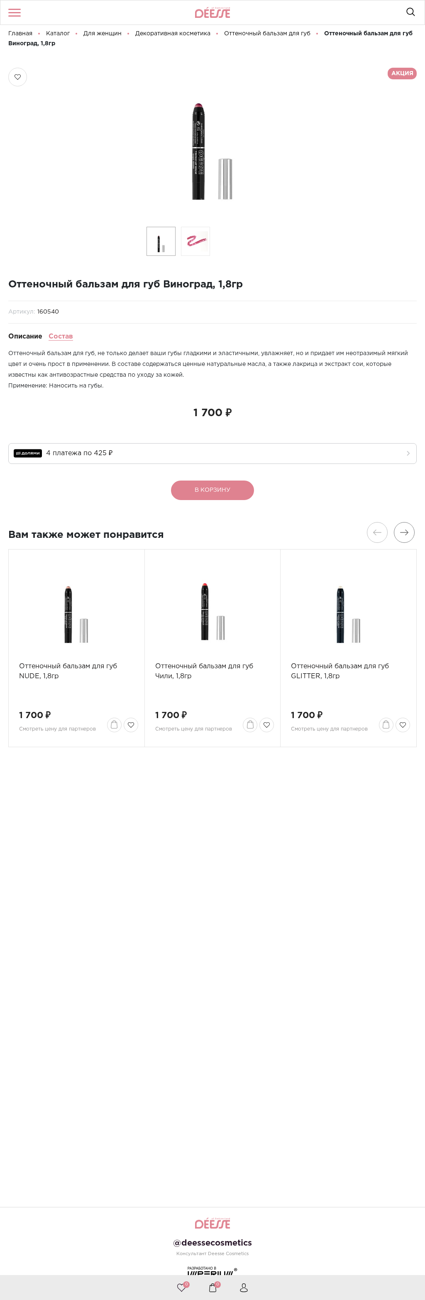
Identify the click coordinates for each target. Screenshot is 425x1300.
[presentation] (377, 532)
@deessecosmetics (212, 1243)
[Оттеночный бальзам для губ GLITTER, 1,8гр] (348, 605)
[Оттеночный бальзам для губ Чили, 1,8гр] (212, 605)
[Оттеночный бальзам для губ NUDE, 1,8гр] (76, 605)
